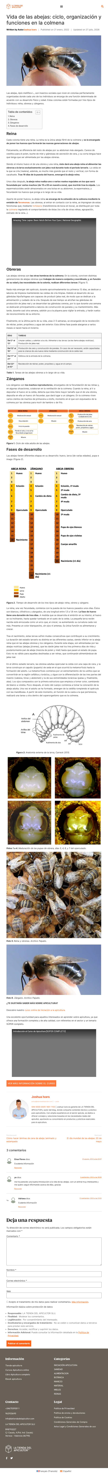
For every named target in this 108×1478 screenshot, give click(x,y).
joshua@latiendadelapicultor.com (41, 1101)
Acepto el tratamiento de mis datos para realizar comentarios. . (48, 1302)
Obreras (13, 119)
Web (8, 1291)
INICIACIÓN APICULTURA (65, 1365)
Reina (12, 116)
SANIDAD (58, 1369)
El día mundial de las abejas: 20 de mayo (84, 1138)
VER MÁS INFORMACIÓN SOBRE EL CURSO (31, 1083)
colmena (13, 209)
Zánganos (14, 122)
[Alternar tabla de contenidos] (37, 112)
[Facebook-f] (6, 1458)
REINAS (57, 1394)
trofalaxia (37, 206)
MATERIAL (58, 1385)
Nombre (11, 1270)
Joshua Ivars (30, 29)
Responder (18, 1168)
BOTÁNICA (59, 1377)
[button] (61, 6)
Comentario (13, 1236)
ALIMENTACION (61, 1373)
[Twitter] (11, 1458)
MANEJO (58, 1381)
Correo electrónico (16, 1281)
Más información (80, 1302)
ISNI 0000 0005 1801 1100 (43, 1107)
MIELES (57, 1389)
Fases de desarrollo (19, 126)
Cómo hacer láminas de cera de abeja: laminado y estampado (31, 1138)
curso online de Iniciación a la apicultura (45, 1010)
